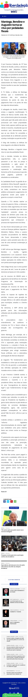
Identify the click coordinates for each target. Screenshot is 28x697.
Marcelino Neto (19, 35)
